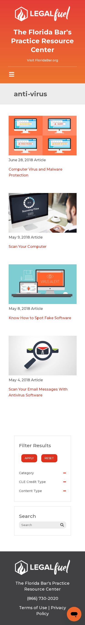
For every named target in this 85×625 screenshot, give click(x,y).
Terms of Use (33, 607)
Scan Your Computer (27, 246)
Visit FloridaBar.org (42, 60)
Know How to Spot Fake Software (40, 318)
